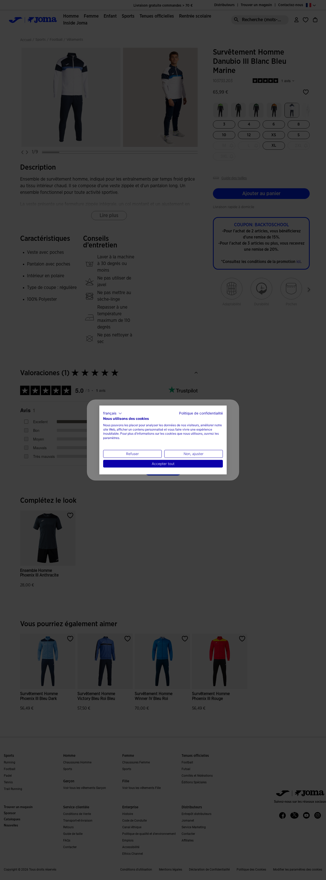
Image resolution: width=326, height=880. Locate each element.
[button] (112, 413)
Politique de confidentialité (201, 413)
